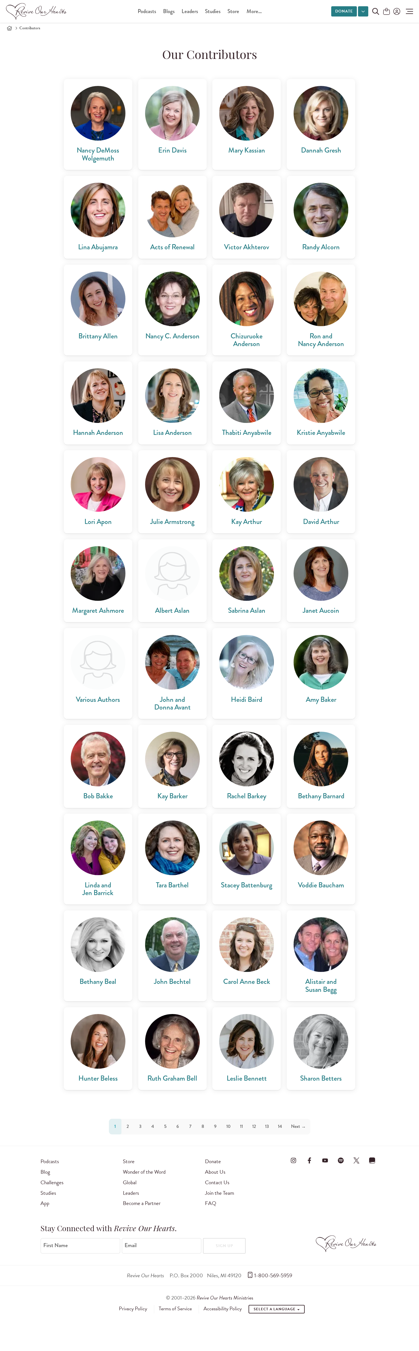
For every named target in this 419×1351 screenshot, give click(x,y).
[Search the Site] (376, 11)
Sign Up (224, 1246)
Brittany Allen (98, 336)
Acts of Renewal (172, 247)
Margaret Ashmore (98, 610)
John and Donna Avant (172, 703)
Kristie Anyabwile (321, 432)
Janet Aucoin (321, 610)
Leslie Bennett (247, 1078)
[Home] (9, 28)
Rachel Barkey (246, 796)
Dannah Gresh (321, 150)
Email (131, 1245)
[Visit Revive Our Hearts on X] (356, 1160)
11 (241, 1126)
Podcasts (147, 11)
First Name (55, 1245)
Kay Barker (172, 796)
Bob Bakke (98, 796)
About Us (215, 1172)
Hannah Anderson (98, 432)
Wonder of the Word (144, 1172)
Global (130, 1182)
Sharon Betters (321, 1078)
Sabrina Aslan (246, 610)
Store (233, 11)
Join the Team (219, 1193)
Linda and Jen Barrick (97, 889)
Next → (298, 1126)
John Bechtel (172, 981)
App (44, 1203)
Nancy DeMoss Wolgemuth (98, 154)
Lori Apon (98, 522)
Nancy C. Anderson (172, 336)
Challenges (52, 1182)
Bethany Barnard (321, 796)
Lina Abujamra (98, 247)
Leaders (190, 11)
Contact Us (217, 1182)
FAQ (210, 1203)
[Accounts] (396, 11)
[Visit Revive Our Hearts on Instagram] (293, 1160)
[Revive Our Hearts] (37, 11)
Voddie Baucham (321, 885)
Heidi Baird (246, 699)
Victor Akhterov (246, 247)
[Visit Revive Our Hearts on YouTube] (325, 1160)
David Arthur (321, 522)
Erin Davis (172, 150)
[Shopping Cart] (386, 12)
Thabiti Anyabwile (246, 432)
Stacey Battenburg (246, 885)
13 (267, 1126)
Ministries (225, 1297)
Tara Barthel (172, 885)
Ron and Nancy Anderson (321, 340)
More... (254, 11)
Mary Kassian (246, 150)
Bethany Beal (98, 981)
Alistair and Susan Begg (321, 985)
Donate (344, 11)
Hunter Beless (98, 1078)
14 (280, 1126)
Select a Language (275, 1309)
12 (254, 1126)
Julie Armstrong (172, 522)
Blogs (169, 11)
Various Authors (98, 699)
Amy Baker (321, 699)
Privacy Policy (133, 1308)
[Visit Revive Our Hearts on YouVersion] (372, 1160)
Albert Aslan (172, 610)
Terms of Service (175, 1308)
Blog (45, 1172)
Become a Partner (141, 1203)
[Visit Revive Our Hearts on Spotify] (340, 1160)
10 (228, 1126)
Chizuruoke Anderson (247, 340)
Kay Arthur (246, 522)
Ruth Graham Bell (172, 1078)
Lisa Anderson (172, 432)
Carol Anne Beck (246, 981)
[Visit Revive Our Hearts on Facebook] (309, 1160)
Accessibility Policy (223, 1308)
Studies (213, 11)
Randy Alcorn (321, 247)
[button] (408, 11)
